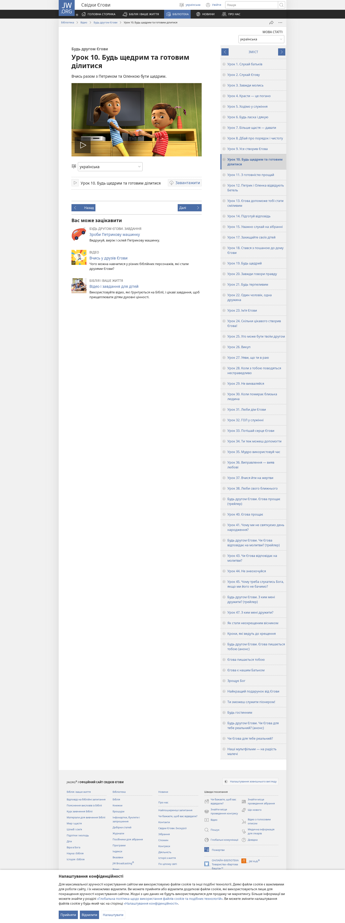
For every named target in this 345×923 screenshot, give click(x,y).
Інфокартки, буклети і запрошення (126, 819)
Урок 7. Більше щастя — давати (251, 127)
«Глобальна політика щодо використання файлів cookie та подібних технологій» (160, 898)
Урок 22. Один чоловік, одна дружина (249, 297)
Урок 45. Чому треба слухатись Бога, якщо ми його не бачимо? (255, 584)
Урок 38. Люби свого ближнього (252, 488)
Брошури (118, 811)
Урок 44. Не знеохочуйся (246, 571)
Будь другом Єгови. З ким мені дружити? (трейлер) (251, 599)
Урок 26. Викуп (239, 347)
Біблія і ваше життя (79, 792)
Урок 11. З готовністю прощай (250, 175)
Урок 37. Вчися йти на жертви (250, 478)
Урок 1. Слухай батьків (244, 64)
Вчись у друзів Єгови (108, 258)
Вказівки (118, 857)
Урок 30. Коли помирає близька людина (252, 396)
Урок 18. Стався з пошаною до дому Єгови (255, 250)
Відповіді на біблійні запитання (86, 799)
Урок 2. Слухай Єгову (243, 75)
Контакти (164, 822)
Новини (163, 792)
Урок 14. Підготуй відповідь (249, 216)
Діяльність (164, 852)
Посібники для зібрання (128, 839)
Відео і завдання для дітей (114, 286)
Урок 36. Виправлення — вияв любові (250, 464)
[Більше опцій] (280, 23)
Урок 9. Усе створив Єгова (247, 149)
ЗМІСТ (253, 52)
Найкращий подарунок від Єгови (253, 691)
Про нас (163, 802)
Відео (83, 22)
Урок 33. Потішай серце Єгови (250, 430)
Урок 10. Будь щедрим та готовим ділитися (255, 161)
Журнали (118, 833)
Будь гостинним (239, 712)
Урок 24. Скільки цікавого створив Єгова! (254, 323)
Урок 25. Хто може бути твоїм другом (256, 336)
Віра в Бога (73, 847)
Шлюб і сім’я (74, 829)
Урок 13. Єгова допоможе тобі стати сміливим (255, 203)
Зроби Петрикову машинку (114, 234)
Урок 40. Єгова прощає (245, 514)
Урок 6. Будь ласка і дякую (247, 117)
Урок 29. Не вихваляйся (245, 383)
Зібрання (164, 834)
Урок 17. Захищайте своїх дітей (251, 237)
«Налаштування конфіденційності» (151, 903)
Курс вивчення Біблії (79, 811)
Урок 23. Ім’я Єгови (242, 310)
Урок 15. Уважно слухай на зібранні (255, 227)
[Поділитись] (271, 23)
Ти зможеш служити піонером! (251, 702)
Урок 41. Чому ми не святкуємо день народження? (255, 527)
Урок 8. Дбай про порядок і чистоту (255, 138)
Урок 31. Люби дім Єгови (246, 409)
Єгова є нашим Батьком (246, 670)
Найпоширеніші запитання (175, 810)
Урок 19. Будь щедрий (244, 263)
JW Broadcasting (123, 863)
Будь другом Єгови (105, 22)
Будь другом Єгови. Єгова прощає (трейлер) (253, 501)
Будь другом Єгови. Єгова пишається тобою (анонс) (256, 646)
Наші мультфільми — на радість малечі (252, 751)
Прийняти (68, 915)
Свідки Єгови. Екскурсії (172, 828)
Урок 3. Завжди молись (245, 85)
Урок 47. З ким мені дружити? (250, 612)
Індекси (117, 851)
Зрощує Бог (236, 681)
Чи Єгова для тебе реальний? (250, 738)
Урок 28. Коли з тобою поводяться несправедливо (254, 370)
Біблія (116, 799)
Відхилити (89, 915)
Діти (69, 841)
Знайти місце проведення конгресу (221, 812)
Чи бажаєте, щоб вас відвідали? (177, 816)
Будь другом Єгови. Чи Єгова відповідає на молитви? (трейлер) (253, 542)
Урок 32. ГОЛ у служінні (245, 420)
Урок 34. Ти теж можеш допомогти (254, 441)
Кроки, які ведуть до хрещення (251, 633)
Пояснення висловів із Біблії (84, 805)
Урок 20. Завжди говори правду (252, 274)
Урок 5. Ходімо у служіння (247, 106)
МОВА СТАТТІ (273, 32)
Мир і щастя (74, 823)
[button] (141, 14)
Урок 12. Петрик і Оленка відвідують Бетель (255, 187)
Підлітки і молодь (78, 835)
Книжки (117, 805)
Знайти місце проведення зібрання (258, 802)
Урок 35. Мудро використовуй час (253, 452)
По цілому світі (167, 864)
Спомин (163, 840)
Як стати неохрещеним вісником (252, 623)
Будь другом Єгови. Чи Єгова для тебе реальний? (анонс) (253, 725)
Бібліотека (67, 22)
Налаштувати (113, 915)
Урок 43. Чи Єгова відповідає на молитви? (252, 558)
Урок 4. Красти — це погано (249, 96)
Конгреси (164, 846)
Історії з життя (167, 858)
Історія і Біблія (76, 859)
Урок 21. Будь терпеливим (247, 284)
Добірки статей (122, 827)
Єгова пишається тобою (246, 659)
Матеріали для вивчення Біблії (86, 817)
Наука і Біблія (75, 853)
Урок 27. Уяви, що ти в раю (248, 357)
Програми (119, 845)
